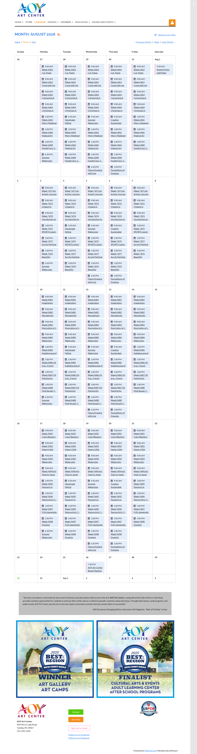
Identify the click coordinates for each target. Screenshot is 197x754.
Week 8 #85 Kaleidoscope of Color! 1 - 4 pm (49, 353)
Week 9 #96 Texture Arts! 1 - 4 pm (49, 499)
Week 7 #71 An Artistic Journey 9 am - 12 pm (49, 194)
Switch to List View (167, 35)
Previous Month (143, 42)
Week (17, 42)
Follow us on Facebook (78, 738)
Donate (75, 712)
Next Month (167, 42)
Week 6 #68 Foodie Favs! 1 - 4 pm (49, 148)
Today (156, 42)
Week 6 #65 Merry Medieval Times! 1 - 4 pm (49, 123)
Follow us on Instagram (79, 734)
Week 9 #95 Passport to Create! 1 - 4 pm (49, 487)
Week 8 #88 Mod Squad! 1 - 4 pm (49, 390)
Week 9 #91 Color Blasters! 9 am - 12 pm (49, 436)
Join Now (75, 719)
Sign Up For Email (79, 728)
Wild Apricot (151, 750)
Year (34, 42)
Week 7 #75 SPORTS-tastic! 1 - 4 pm (49, 231)
